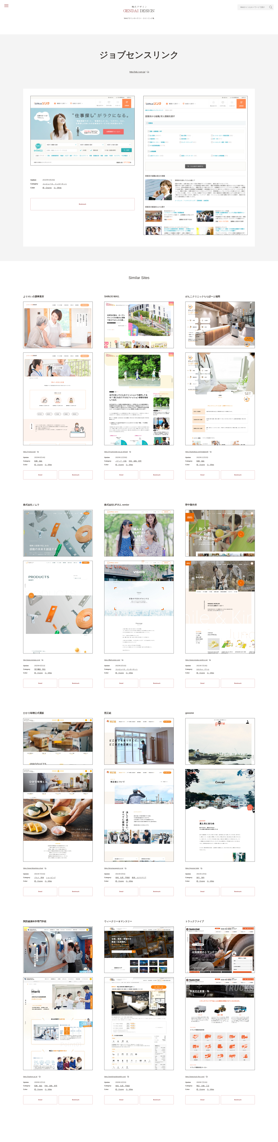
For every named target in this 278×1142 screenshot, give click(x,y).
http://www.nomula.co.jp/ (31, 660)
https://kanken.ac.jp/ (30, 1076)
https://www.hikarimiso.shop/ (33, 868)
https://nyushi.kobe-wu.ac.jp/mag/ (116, 452)
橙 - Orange (47, 188)
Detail (40, 475)
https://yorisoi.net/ (29, 452)
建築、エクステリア (139, 877)
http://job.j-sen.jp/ (137, 72)
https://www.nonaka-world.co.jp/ (196, 660)
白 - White (58, 188)
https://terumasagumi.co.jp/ (113, 868)
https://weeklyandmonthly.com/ (115, 1076)
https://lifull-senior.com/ (112, 660)
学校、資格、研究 (135, 461)
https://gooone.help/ (192, 868)
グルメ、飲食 (39, 877)
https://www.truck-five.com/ (194, 1076)
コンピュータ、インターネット (55, 184)
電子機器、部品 (39, 669)
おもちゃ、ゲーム (202, 669)
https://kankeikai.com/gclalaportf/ (196, 452)
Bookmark (82, 204)
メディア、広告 (121, 461)
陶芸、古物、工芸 (202, 1086)
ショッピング (51, 877)
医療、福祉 (38, 461)
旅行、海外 (200, 877)
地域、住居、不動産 (122, 877)
